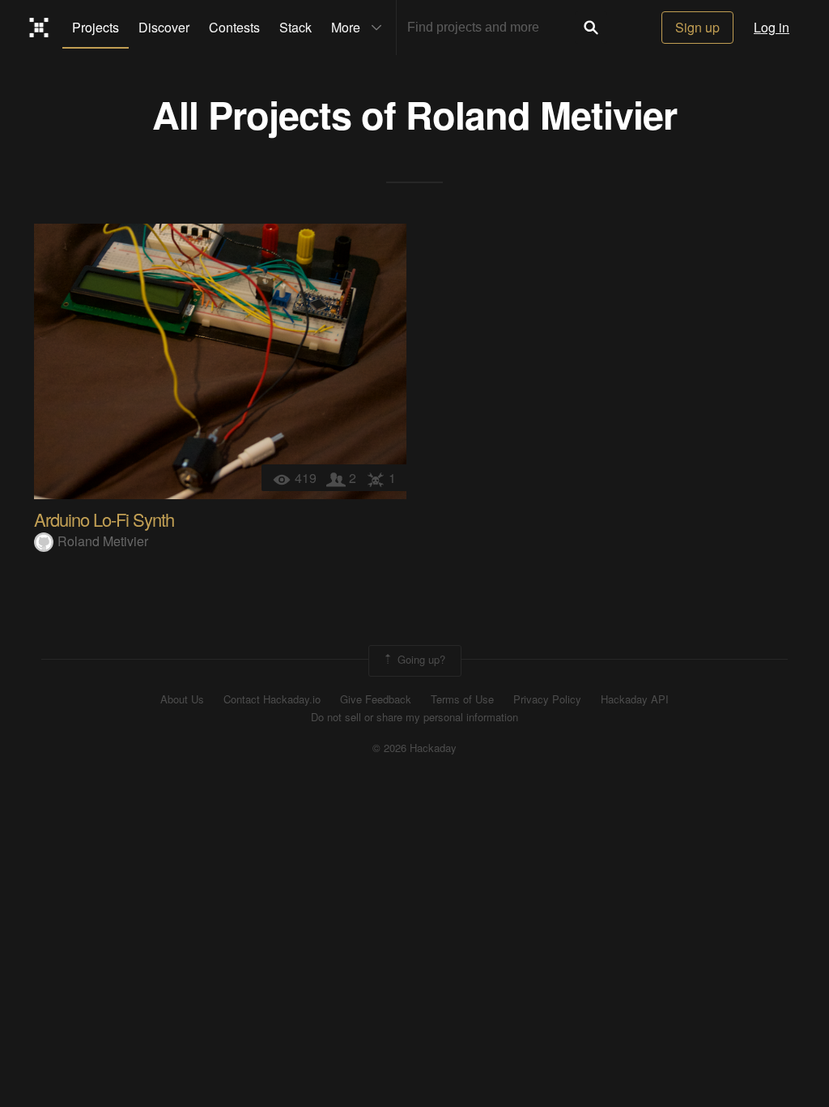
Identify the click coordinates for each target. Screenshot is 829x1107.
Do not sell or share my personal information (414, 717)
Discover (163, 27)
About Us (182, 699)
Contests (234, 27)
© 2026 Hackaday (414, 748)
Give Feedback (375, 699)
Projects (95, 27)
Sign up (697, 27)
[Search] (591, 27)
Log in (771, 27)
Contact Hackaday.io (272, 699)
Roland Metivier (541, 114)
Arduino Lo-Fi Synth (104, 519)
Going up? (419, 659)
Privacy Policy (547, 699)
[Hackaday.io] (39, 27)
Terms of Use (462, 699)
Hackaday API (635, 699)
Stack (295, 27)
